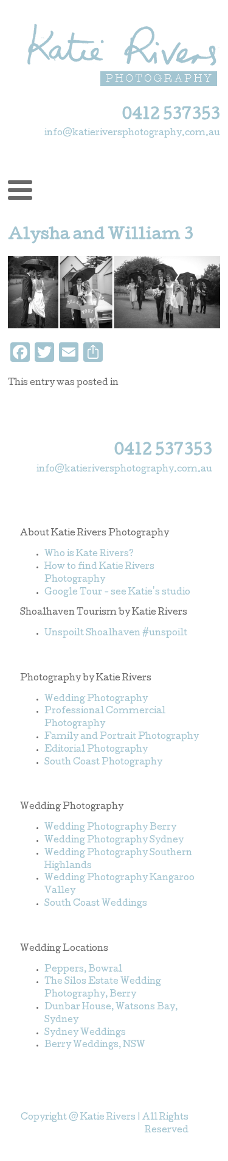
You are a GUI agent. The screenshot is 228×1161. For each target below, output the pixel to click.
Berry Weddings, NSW (94, 1045)
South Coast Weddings (95, 904)
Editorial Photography (96, 750)
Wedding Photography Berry (110, 828)
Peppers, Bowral (83, 969)
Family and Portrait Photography (121, 737)
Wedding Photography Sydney (114, 840)
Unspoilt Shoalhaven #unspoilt (115, 633)
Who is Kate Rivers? (89, 554)
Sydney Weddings (85, 1033)
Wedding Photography (96, 699)
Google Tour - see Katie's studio (117, 592)
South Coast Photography (103, 762)
